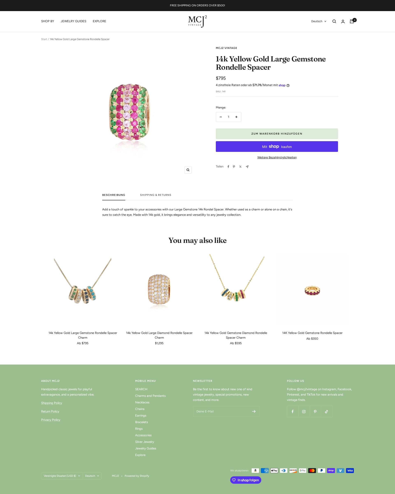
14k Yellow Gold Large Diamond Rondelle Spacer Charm (159, 335)
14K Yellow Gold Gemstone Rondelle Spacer (312, 333)
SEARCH (141, 389)
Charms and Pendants (150, 396)
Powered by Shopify (137, 475)
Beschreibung (113, 194)
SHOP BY (47, 21)
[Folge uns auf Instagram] (304, 411)
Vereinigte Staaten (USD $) (60, 475)
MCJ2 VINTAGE (226, 48)
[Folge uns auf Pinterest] (315, 411)
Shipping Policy (51, 403)
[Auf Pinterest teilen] (234, 166)
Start (44, 39)
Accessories (143, 435)
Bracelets (141, 422)
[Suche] (334, 21)
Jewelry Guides (145, 448)
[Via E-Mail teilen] (247, 166)
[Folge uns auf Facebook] (292, 411)
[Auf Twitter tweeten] (240, 166)
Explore (140, 455)
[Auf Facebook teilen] (228, 166)
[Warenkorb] (352, 21)
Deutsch (316, 21)
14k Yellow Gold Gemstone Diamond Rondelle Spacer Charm (235, 335)
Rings (139, 429)
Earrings (140, 415)
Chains (139, 409)
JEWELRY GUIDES (73, 21)
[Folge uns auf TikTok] (326, 411)
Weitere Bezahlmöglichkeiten (277, 157)
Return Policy (50, 411)
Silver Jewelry (144, 442)
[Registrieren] (254, 411)
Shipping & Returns (155, 194)
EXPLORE (99, 21)
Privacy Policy (50, 420)
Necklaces (142, 402)
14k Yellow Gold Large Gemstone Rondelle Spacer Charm (83, 335)
